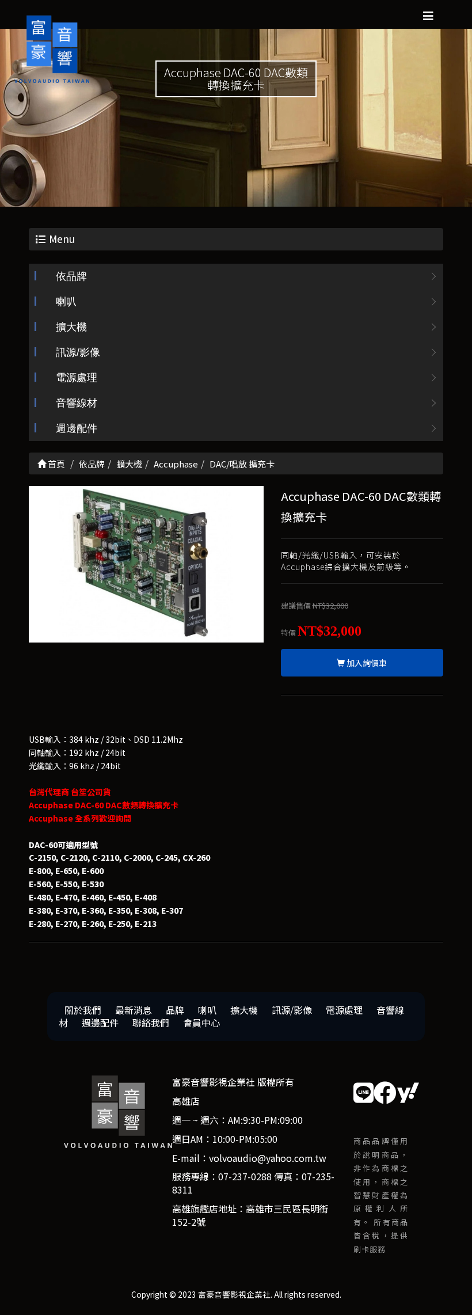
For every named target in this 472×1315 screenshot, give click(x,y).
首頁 (55, 464)
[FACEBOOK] (385, 1091)
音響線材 (76, 403)
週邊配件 (76, 428)
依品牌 (71, 276)
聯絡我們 (150, 1022)
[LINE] (363, 1091)
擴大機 (71, 327)
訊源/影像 (78, 352)
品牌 (175, 1010)
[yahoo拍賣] (408, 1091)
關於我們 (82, 1010)
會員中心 (201, 1022)
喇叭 (66, 301)
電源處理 (76, 377)
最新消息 (133, 1010)
